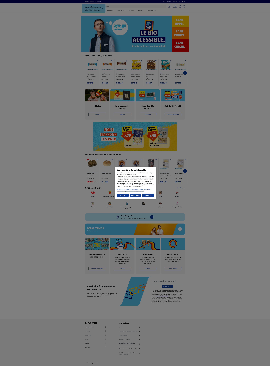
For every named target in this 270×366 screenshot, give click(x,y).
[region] (135, 183)
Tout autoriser (148, 195)
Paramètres (123, 195)
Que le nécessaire (135, 195)
